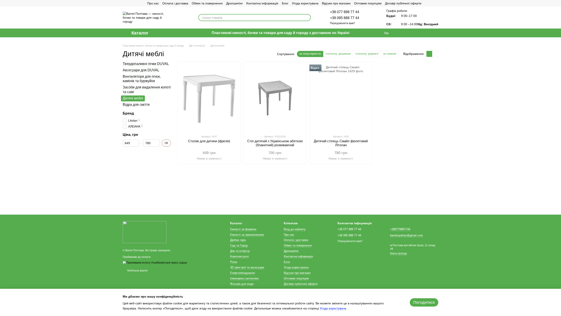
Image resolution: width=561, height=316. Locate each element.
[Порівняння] (400, 32)
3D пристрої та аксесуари (247, 267)
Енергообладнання (242, 273)
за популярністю (310, 53)
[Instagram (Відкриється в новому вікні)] (124, 3)
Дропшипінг (234, 3)
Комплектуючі (239, 256)
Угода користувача (305, 3)
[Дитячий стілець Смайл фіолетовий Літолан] (341, 98)
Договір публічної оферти (403, 3)
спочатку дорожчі (366, 53)
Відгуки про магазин (336, 3)
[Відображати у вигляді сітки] (429, 54)
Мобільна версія (137, 270)
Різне (233, 262)
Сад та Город (239, 245)
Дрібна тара (238, 240)
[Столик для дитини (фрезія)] (209, 98)
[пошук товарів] (307, 17)
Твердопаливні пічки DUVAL (146, 64)
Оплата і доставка (175, 3)
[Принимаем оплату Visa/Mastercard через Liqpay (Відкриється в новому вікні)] (155, 262)
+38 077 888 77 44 (344, 12)
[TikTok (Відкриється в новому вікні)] (129, 3)
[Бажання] (411, 32)
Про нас (153, 3)
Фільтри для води (242, 283)
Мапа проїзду (398, 253)
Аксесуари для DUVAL (141, 70)
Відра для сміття (136, 104)
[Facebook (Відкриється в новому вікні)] (135, 3)
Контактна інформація (262, 3)
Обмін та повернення (207, 3)
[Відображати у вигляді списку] (435, 54)
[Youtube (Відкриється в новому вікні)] (140, 3)
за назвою (389, 53)
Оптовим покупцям (368, 3)
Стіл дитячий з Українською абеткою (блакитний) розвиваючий (275, 143)
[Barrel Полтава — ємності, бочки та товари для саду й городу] (145, 232)
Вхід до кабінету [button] (295, 229)
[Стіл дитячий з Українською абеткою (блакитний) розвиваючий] (275, 98)
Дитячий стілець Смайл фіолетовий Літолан (341, 143)
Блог (285, 3)
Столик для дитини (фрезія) (209, 141)
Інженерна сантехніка (244, 278)
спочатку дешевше (338, 53)
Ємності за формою (243, 229)
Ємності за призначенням (247, 234)
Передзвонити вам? (342, 23)
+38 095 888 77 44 (344, 18)
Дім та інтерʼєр (240, 251)
